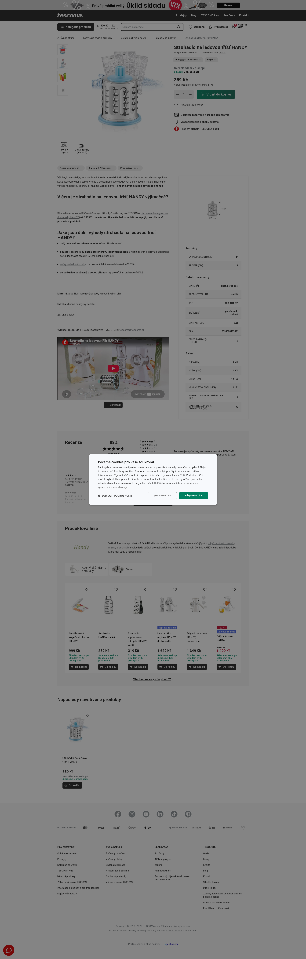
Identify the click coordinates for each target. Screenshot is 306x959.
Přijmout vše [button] (193, 495)
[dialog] (153, 479)
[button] (115, 495)
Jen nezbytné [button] (162, 495)
